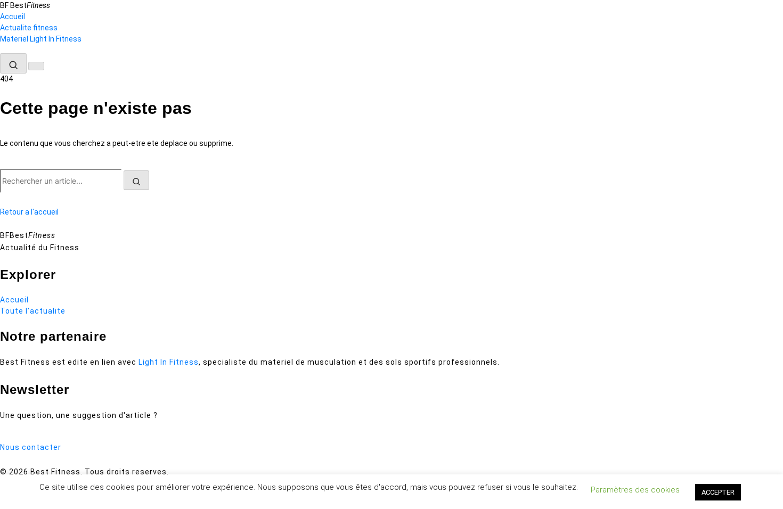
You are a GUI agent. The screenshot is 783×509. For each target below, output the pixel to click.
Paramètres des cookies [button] (635, 490)
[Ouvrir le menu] (36, 66)
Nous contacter (30, 447)
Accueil (12, 16)
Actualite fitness (29, 27)
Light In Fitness (168, 362)
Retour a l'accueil (29, 212)
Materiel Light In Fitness (40, 39)
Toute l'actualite (33, 311)
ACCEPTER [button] (718, 492)
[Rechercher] (13, 63)
